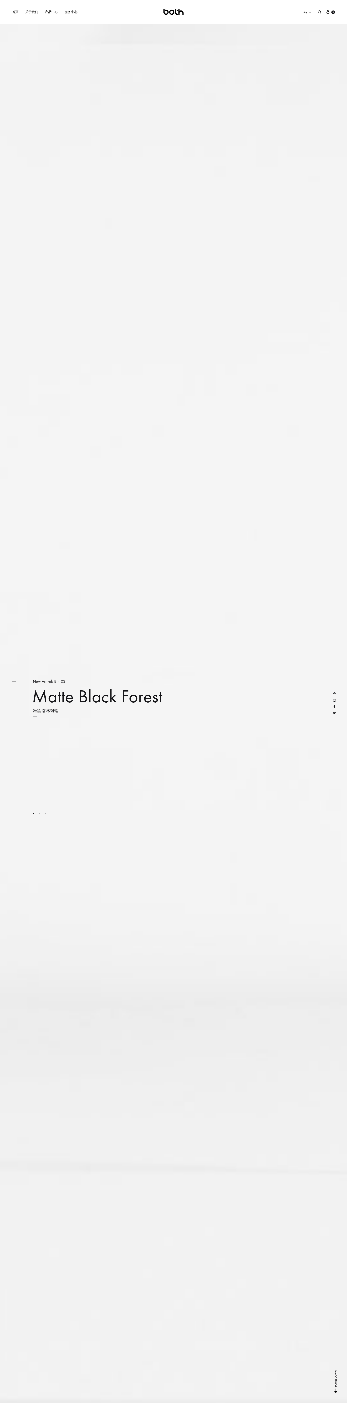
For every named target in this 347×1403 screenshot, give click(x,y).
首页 (15, 12)
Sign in (307, 12)
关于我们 (31, 12)
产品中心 (51, 12)
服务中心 (71, 12)
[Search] (319, 12)
